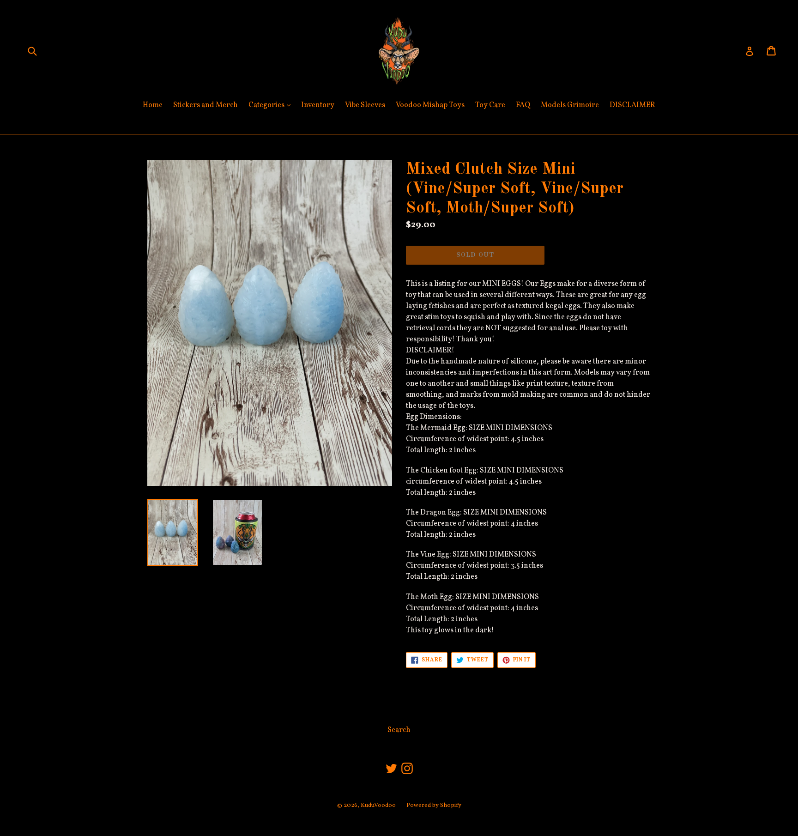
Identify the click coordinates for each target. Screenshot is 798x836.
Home (153, 105)
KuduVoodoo (378, 805)
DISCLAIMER (632, 105)
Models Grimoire (570, 105)
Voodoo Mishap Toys (430, 105)
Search (399, 730)
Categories (271, 105)
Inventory (317, 105)
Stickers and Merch (205, 105)
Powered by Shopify (433, 805)
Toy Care (490, 105)
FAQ (523, 105)
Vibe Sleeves (365, 105)
